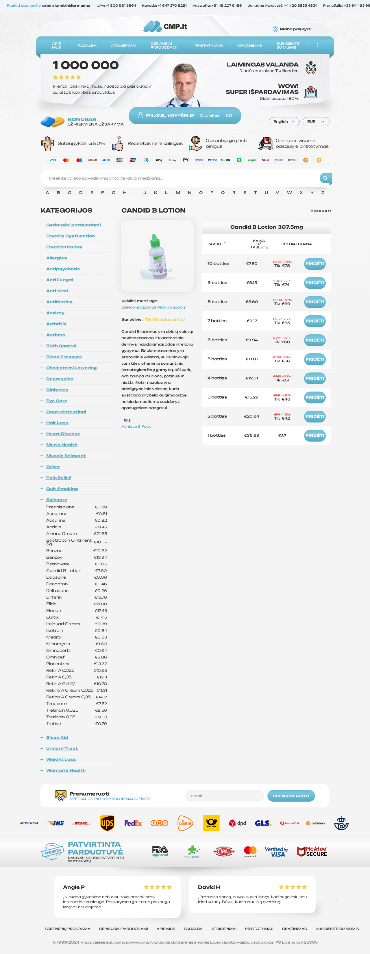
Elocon (53, 610)
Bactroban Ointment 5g (69, 542)
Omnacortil (58, 650)
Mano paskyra (296, 29)
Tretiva (53, 724)
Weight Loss (61, 759)
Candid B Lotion (63, 571)
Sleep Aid (57, 737)
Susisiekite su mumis (288, 45)
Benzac (54, 551)
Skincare (56, 499)
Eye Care (56, 400)
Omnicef (55, 657)
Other (53, 466)
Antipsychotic (63, 269)
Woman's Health (66, 770)
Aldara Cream (61, 534)
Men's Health (61, 444)
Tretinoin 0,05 (60, 717)
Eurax (52, 617)
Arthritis (56, 324)
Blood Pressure (64, 357)
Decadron (57, 584)
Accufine (55, 520)
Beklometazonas (139, 307)
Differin (54, 597)
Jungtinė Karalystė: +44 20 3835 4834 (282, 6)
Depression (59, 379)
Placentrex (57, 664)
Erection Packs (64, 247)
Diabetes (57, 389)
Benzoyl (54, 557)
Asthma (56, 335)
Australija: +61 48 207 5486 (217, 6)
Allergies (56, 258)
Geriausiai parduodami (164, 45)
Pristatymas (209, 45)
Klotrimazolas (171, 307)
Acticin (53, 527)
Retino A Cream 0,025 (70, 690)
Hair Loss (57, 422)
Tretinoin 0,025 (62, 710)
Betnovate (58, 564)
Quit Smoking (62, 488)
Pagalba (87, 45)
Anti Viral (57, 291)
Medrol (54, 637)
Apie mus (56, 45)
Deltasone (57, 591)
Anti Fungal (59, 280)
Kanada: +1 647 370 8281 (164, 6)
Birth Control (61, 346)
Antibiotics (59, 302)
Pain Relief (58, 477)
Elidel (51, 604)
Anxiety (55, 313)
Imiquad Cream (63, 624)
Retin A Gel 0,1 (60, 684)
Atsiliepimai (123, 45)
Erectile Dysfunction (70, 236)
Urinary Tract (62, 748)
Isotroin (54, 630)
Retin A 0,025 (60, 670)
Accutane (56, 514)
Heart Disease (63, 433)
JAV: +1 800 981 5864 (116, 6)
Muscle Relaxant (66, 455)
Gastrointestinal (66, 411)
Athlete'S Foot (136, 426)
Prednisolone (60, 507)
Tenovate (56, 704)
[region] (185, 194)
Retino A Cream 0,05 (68, 697)
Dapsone (56, 577)
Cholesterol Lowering (71, 368)
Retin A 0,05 (59, 677)
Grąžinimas (249, 45)
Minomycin (58, 644)
